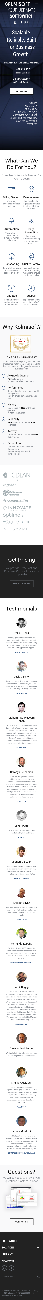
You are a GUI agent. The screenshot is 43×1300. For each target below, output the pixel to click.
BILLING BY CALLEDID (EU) (25, 112)
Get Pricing (21, 91)
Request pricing (21, 583)
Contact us (21, 1222)
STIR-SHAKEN (31, 109)
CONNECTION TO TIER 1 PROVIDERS (26, 123)
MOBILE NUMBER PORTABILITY (23, 118)
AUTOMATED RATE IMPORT (25, 115)
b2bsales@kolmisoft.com (12, 1295)
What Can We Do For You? (21, 163)
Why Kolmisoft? (21, 327)
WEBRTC (33, 103)
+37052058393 (24, 1293)
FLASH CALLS (31, 106)
